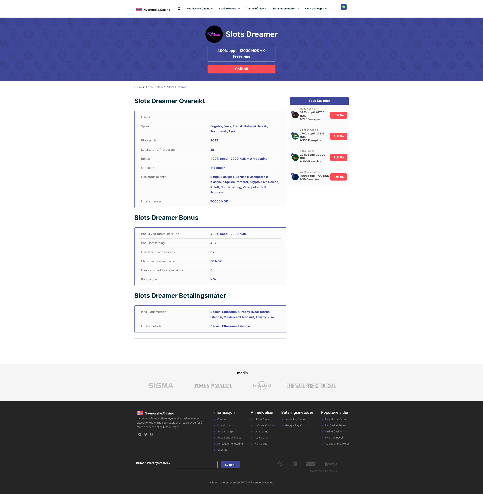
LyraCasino (261, 431)
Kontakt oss (224, 425)
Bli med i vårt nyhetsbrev (153, 463)
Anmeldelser (154, 87)
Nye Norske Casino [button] (198, 8)
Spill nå (241, 69)
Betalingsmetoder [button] (284, 8)
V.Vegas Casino (264, 425)
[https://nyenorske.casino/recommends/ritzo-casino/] (295, 157)
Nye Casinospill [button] (314, 8)
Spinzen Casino (309, 129)
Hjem (138, 87)
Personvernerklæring (230, 443)
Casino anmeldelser (337, 443)
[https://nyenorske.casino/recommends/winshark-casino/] (295, 177)
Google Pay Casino (296, 425)
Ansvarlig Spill (226, 431)
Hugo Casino (307, 108)
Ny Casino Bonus (335, 425)
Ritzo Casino (307, 150)
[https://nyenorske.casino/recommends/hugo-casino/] (295, 115)
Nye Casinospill (334, 437)
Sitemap (222, 449)
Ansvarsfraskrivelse (229, 437)
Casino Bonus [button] (227, 8)
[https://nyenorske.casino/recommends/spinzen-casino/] (295, 136)
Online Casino (333, 431)
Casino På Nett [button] (255, 8)
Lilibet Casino (263, 419)
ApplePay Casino (295, 419)
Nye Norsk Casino (336, 419)
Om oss (222, 419)
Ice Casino (261, 437)
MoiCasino (261, 443)
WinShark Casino (310, 172)
